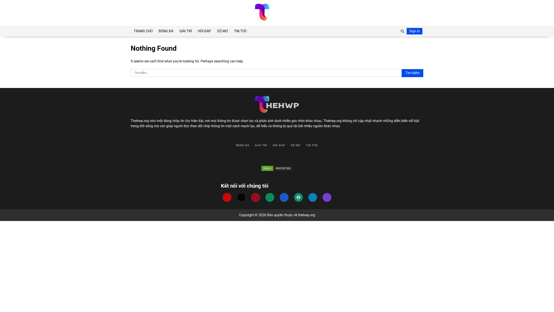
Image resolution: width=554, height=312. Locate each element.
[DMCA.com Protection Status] (277, 168)
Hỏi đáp (204, 31)
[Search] (402, 31)
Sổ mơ (222, 31)
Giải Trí (185, 31)
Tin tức (240, 31)
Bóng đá (166, 31)
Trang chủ (143, 31)
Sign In (414, 31)
